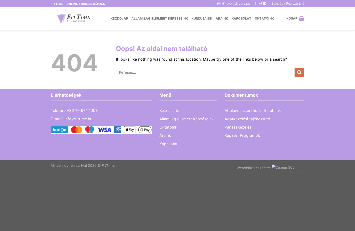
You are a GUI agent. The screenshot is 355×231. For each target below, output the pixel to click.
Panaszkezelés (238, 127)
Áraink (222, 18)
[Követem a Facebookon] (255, 3)
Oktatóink (264, 18)
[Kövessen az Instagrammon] (260, 3)
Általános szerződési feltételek (253, 110)
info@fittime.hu (78, 118)
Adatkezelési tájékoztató (247, 118)
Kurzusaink (202, 18)
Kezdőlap (119, 18)
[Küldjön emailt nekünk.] (264, 3)
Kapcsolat (241, 18)
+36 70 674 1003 (82, 110)
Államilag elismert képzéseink (159, 18)
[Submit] (299, 72)
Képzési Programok (242, 135)
